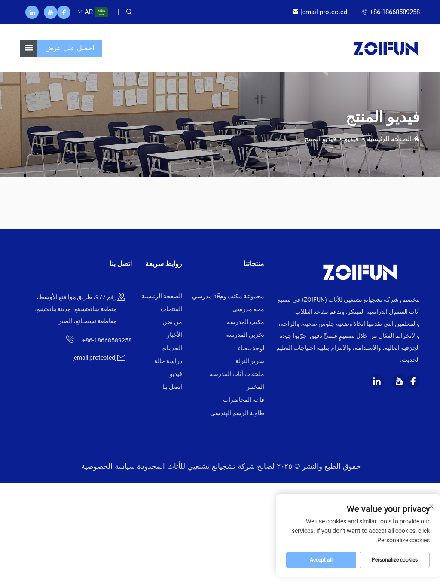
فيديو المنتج (320, 139)
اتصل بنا (172, 386)
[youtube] (50, 12)
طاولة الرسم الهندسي (237, 413)
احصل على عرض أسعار (69, 50)
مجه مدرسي (248, 309)
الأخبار (174, 334)
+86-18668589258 (395, 12)
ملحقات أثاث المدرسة (237, 373)
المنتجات (171, 309)
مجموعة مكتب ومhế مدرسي (228, 296)
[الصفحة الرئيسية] (385, 47)
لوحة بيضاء (251, 348)
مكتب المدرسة (245, 321)
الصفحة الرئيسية (389, 139)
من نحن (172, 321)
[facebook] (63, 12)
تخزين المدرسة (245, 334)
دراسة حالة (168, 361)
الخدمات (171, 348)
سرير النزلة (249, 361)
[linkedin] (32, 12)
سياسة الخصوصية (108, 466)
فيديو (351, 139)
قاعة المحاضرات (243, 399)
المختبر (255, 386)
